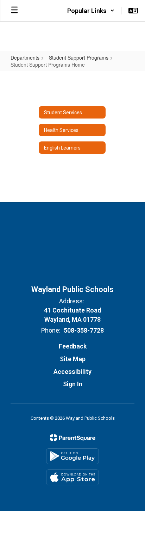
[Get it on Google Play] (72, 456)
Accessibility (72, 371)
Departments (25, 57)
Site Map (73, 359)
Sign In (72, 384)
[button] (90, 10)
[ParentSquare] (72, 437)
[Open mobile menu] (14, 10)
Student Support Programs (78, 57)
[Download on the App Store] (72, 477)
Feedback (73, 346)
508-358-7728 (84, 330)
